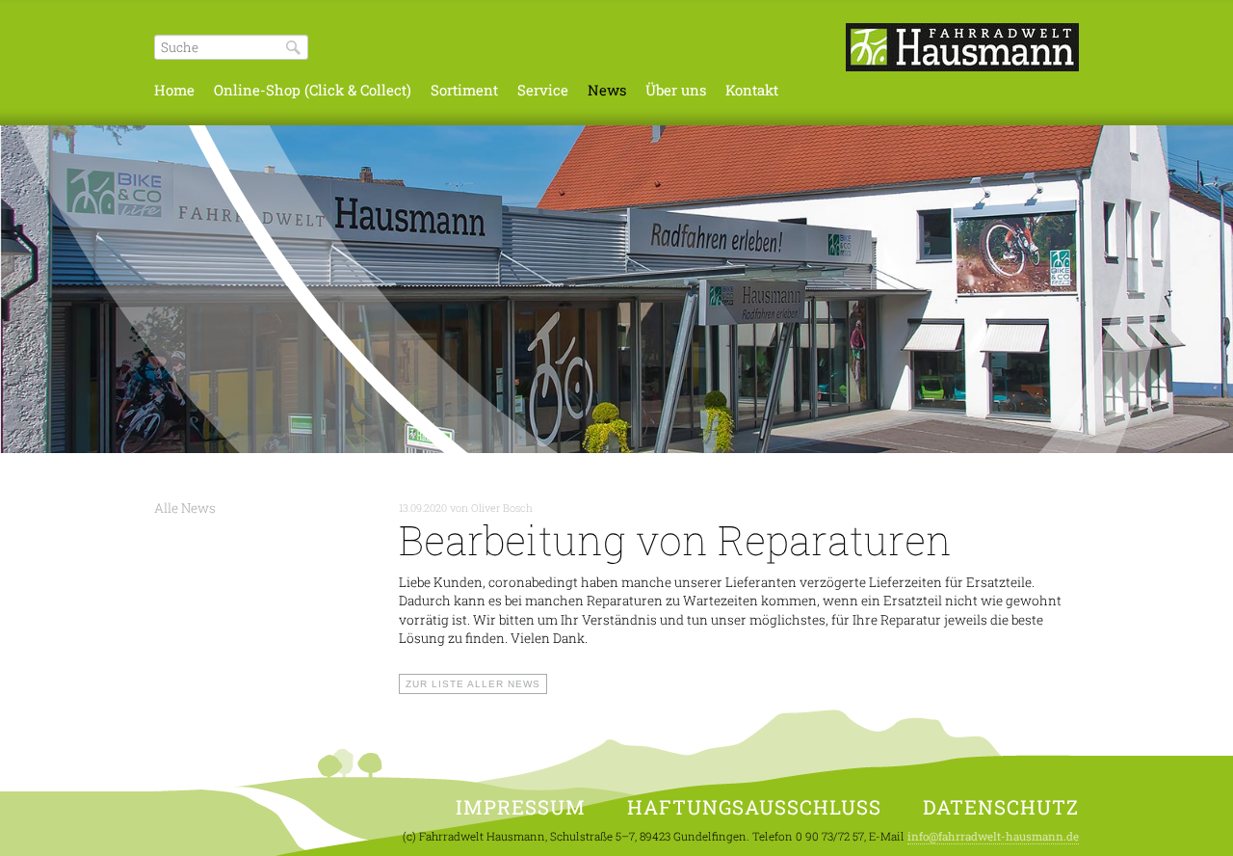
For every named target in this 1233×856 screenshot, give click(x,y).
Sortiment (464, 90)
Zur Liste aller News (473, 684)
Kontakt (751, 90)
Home (174, 90)
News (607, 90)
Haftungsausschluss (754, 807)
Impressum (521, 807)
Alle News (185, 508)
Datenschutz (1001, 807)
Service (542, 90)
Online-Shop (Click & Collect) (312, 90)
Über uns (675, 90)
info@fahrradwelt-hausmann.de (993, 836)
